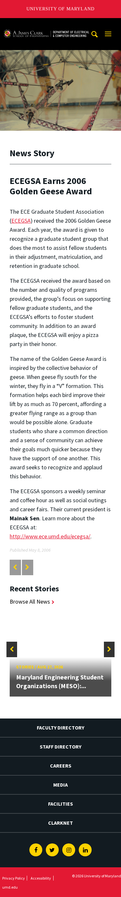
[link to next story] (27, 567)
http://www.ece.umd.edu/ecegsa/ (50, 536)
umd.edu (10, 887)
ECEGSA (21, 220)
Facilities (60, 803)
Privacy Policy (13, 878)
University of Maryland (60, 8)
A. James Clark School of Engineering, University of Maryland (46, 24)
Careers (60, 765)
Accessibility (41, 878)
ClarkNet (60, 823)
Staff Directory (60, 746)
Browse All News (30, 601)
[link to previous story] (15, 567)
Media (60, 784)
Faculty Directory (60, 727)
